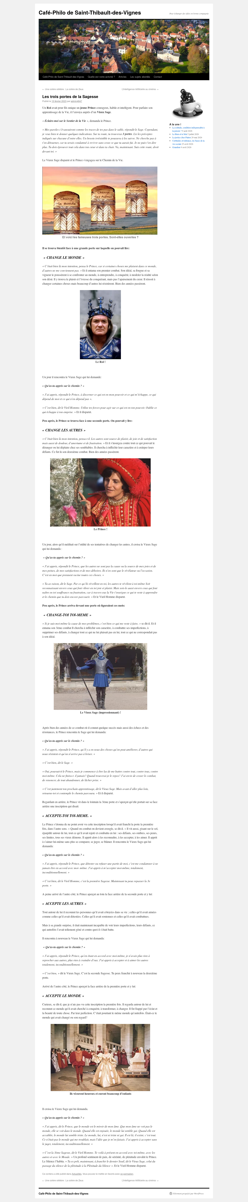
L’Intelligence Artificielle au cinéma (140, 89)
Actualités (77, 1173)
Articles (123, 76)
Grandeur (176, 147)
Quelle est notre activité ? (101, 76)
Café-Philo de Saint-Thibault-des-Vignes (90, 12)
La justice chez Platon (181, 137)
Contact (158, 76)
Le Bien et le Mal (179, 134)
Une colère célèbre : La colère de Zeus (62, 89)
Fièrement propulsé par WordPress (188, 1193)
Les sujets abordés (140, 76)
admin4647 (76, 101)
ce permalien (126, 1173)
